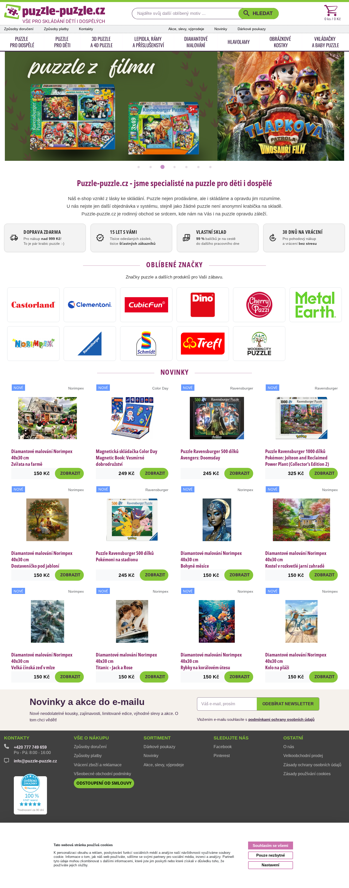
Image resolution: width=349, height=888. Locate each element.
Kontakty (86, 29)
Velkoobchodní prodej (303, 755)
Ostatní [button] (293, 737)
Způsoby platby (56, 29)
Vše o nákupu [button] (91, 737)
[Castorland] (33, 304)
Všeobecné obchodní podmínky (102, 774)
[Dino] (203, 304)
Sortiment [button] (157, 737)
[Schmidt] (146, 343)
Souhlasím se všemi (270, 845)
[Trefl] (203, 343)
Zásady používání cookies (307, 774)
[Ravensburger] (90, 343)
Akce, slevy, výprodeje (186, 29)
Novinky (220, 29)
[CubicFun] (146, 304)
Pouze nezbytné (270, 855)
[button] (258, 13)
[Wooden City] (259, 343)
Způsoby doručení (18, 29)
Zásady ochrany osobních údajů (312, 765)
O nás (288, 747)
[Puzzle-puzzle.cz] (54, 13)
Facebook (223, 747)
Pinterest (222, 755)
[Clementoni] (90, 304)
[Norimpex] (33, 343)
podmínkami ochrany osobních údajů (281, 719)
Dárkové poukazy (252, 29)
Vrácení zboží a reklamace (98, 765)
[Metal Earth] (315, 304)
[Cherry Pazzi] (259, 304)
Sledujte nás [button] (231, 737)
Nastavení (270, 865)
